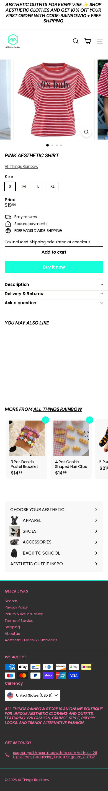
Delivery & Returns (24, 294)
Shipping (37, 242)
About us (12, 633)
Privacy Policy (16, 607)
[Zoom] (86, 132)
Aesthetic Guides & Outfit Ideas (31, 640)
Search (11, 601)
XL (52, 186)
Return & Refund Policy (24, 614)
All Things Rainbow (21, 166)
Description (17, 284)
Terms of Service (19, 620)
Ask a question (20, 303)
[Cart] (87, 41)
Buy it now (54, 267)
